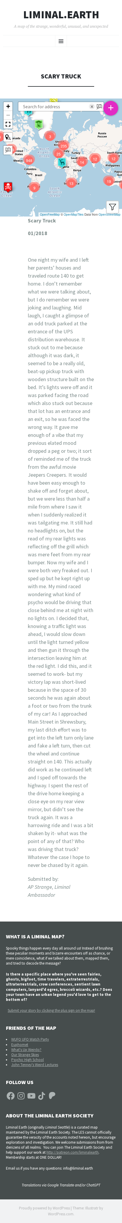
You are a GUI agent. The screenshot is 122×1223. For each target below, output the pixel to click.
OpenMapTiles (74, 214)
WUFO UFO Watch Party (30, 1039)
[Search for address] (8, 150)
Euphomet (19, 1044)
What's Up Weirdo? (26, 1049)
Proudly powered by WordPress (44, 1208)
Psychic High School (27, 1059)
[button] (8, 187)
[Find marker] (8, 137)
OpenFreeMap (50, 214)
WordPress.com (60, 1214)
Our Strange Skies (25, 1054)
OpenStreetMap (110, 214)
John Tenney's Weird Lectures (34, 1064)
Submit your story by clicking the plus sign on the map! (51, 1010)
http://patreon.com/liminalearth (72, 1152)
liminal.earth (61, 15)
